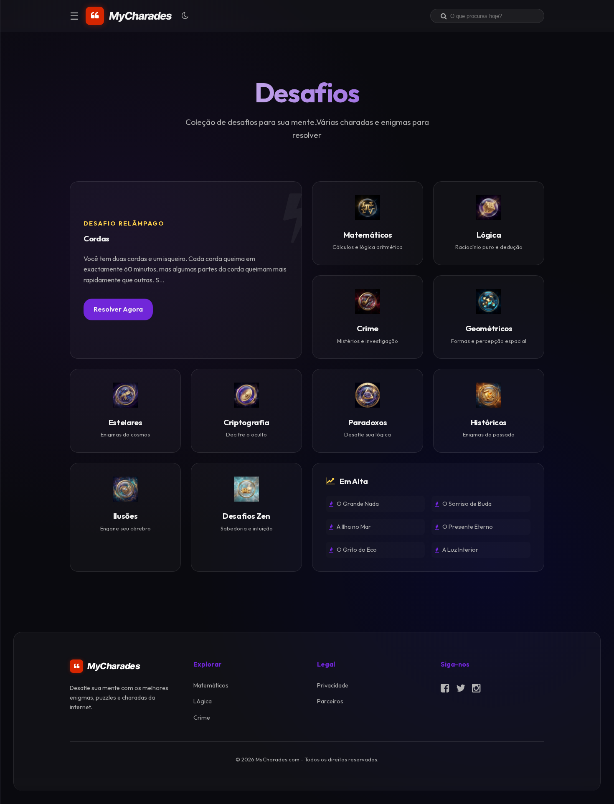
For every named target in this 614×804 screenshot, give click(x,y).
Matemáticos (210, 685)
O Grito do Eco (356, 549)
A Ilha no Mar (353, 526)
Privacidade (332, 685)
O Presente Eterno (467, 526)
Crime (201, 717)
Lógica (202, 701)
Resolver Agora (118, 309)
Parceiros (330, 701)
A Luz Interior (459, 549)
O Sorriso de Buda (466, 503)
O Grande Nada (357, 503)
